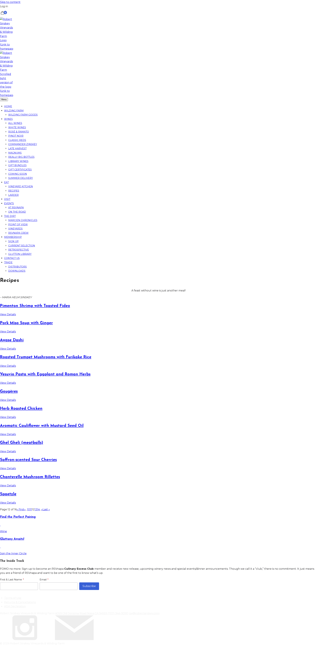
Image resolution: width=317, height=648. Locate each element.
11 (31, 509)
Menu (4, 99)
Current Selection (21, 245)
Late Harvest (17, 148)
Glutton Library (20, 254)
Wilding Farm (14, 110)
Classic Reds (17, 140)
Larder (13, 195)
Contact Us (12, 258)
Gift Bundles (17, 165)
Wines (8, 119)
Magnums (15, 152)
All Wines (15, 123)
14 (38, 509)
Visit (7, 199)
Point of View (18, 224)
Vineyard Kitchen (20, 186)
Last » (46, 509)
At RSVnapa (16, 207)
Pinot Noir (15, 135)
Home (8, 106)
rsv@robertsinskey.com (144, 613)
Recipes (13, 190)
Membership (13, 237)
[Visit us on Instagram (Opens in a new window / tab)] (25, 639)
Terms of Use (12, 598)
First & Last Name (11, 579)
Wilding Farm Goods (23, 114)
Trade (8, 262)
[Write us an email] (74, 639)
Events (9, 203)
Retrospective (18, 249)
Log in (4, 6)
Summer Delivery (20, 178)
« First (20, 509)
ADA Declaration (15, 606)
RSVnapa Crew (18, 232)
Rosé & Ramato (18, 131)
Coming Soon (17, 173)
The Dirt (10, 216)
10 (28, 509)
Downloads (16, 270)
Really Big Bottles (21, 156)
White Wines (17, 127)
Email (43, 579)
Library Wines (18, 161)
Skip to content (10, 2)
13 (36, 509)
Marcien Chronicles (22, 220)
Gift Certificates (20, 169)
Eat (6, 182)
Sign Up (13, 241)
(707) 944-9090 (118, 613)
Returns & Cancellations (20, 602)
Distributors (17, 266)
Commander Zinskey (22, 144)
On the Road (17, 211)
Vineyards (15, 228)
